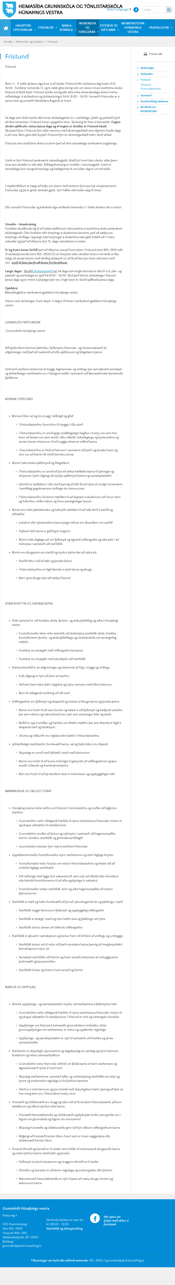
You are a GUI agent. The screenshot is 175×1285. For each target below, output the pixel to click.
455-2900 (16, 1228)
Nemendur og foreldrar (30, 41)
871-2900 (31, 1237)
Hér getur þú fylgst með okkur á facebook (116, 1220)
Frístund (52, 41)
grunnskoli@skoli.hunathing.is (22, 1246)
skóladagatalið (42, 271)
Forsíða (8, 41)
